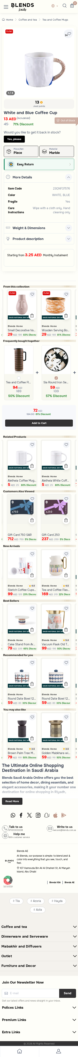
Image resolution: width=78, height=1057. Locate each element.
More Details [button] (22, 177)
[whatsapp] (13, 816)
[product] (22, 304)
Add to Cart (39, 423)
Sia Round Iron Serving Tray (56, 382)
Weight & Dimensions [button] (29, 228)
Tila (17, 901)
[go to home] (19, 1052)
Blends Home (15, 326)
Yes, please (14, 139)
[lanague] (55, 6)
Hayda (58, 901)
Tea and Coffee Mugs (55, 19)
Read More (12, 801)
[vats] (8, 882)
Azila (39, 909)
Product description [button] (28, 239)
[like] (32, 294)
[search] (64, 6)
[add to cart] (32, 316)
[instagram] (38, 816)
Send (67, 993)
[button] (6, 6)
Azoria (37, 901)
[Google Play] (63, 816)
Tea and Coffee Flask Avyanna (19, 382)
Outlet (9, 31)
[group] (39, 63)
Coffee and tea (28, 19)
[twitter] (29, 816)
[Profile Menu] (58, 1052)
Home (9, 19)
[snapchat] (46, 816)
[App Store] (55, 816)
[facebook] (21, 816)
